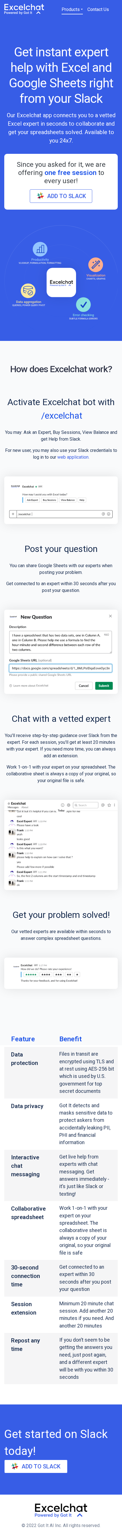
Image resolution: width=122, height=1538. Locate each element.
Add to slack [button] (66, 196)
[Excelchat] (24, 9)
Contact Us (98, 9)
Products (71, 9)
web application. (73, 457)
